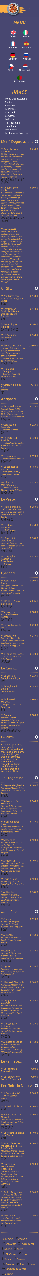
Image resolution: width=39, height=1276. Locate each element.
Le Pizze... (10, 119)
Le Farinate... (12, 129)
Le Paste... (10, 109)
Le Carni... (10, 115)
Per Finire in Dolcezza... (17, 133)
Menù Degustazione (16, 98)
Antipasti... (10, 105)
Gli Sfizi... (9, 102)
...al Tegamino (12, 122)
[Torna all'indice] (36, 141)
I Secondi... (10, 112)
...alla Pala (10, 126)
